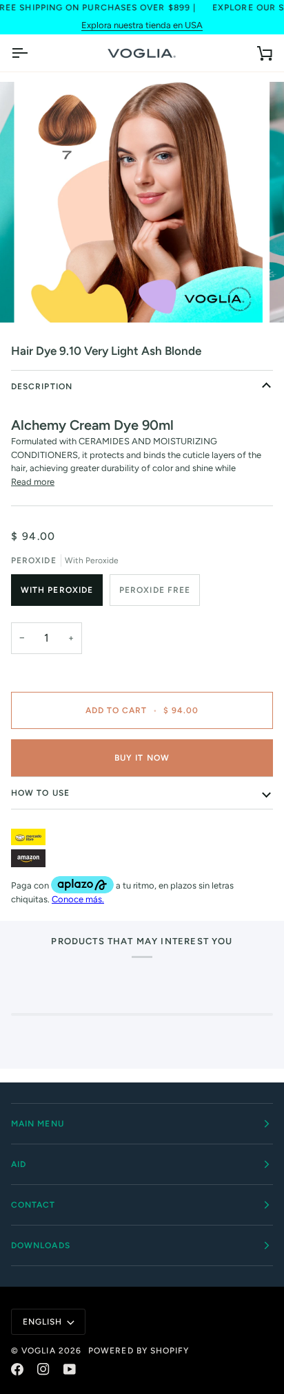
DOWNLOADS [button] (40, 1245)
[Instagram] (43, 1369)
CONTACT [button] (33, 1205)
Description (41, 386)
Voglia (38, 1350)
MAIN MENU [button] (37, 1124)
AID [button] (18, 1164)
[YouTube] (69, 1369)
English (43, 1322)
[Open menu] (31, 53)
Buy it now (142, 758)
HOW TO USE (40, 793)
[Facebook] (17, 1369)
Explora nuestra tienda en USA (142, 25)
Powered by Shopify (138, 1350)
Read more (32, 482)
